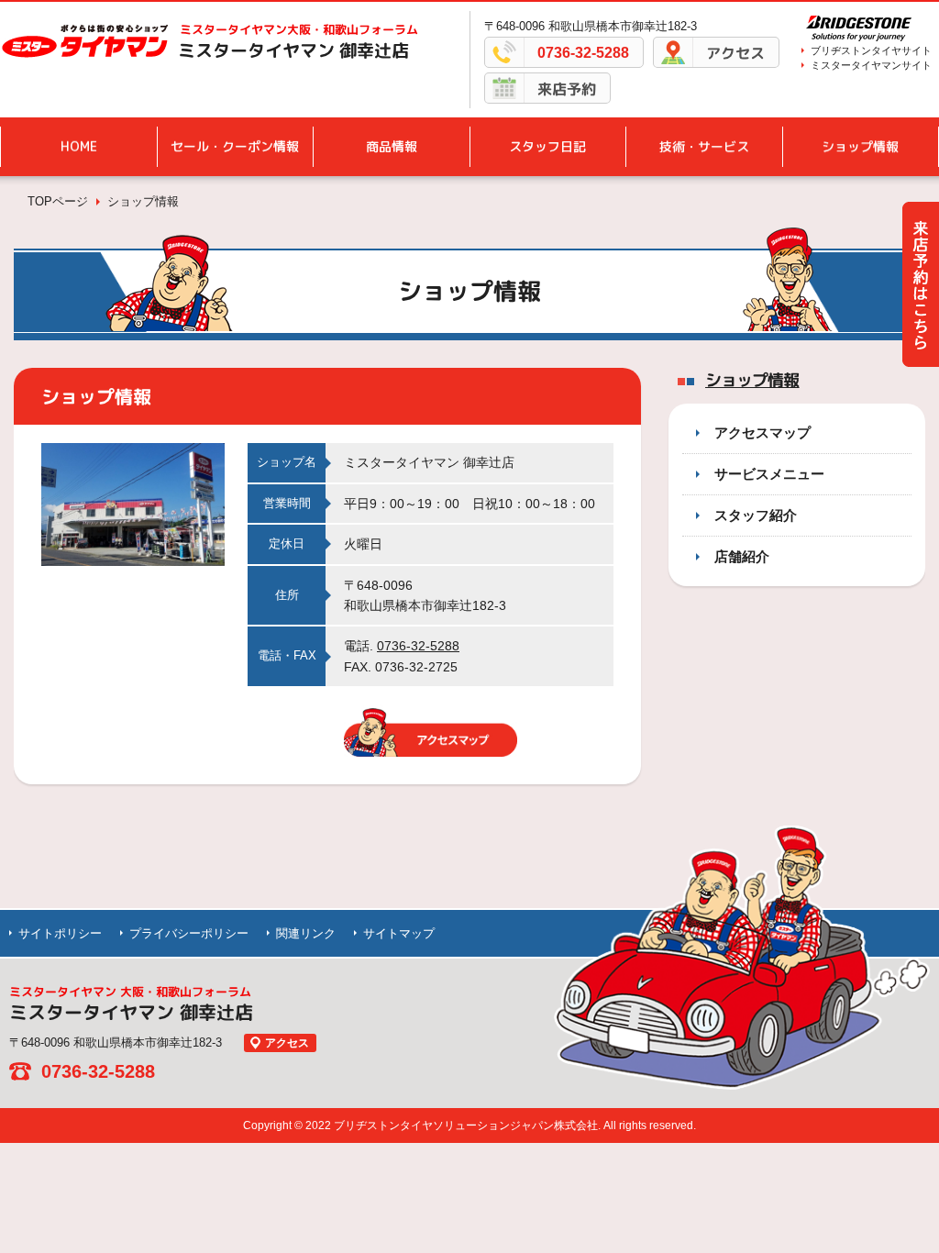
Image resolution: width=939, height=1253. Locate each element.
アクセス (735, 53)
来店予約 (566, 89)
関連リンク (306, 933)
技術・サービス (704, 146)
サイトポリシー (60, 933)
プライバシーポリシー (189, 933)
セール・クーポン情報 (235, 146)
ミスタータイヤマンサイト (871, 65)
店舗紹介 (741, 556)
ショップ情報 (860, 146)
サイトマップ (399, 933)
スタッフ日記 (547, 146)
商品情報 (391, 146)
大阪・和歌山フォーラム (299, 29)
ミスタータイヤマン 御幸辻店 (293, 50)
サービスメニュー (769, 474)
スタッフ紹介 (755, 515)
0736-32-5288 (583, 53)
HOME (79, 146)
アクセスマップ (762, 432)
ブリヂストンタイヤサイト (871, 50)
